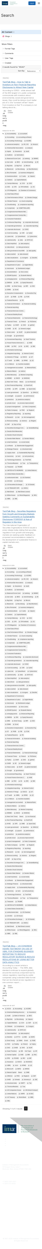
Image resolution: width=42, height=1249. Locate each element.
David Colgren (10, 111)
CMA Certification (8, 1201)
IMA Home (6, 1198)
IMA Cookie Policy (8, 1222)
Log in (32, 3)
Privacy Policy (7, 1228)
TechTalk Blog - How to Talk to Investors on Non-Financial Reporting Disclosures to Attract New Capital (19, 85)
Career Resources (9, 1207)
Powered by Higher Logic (21, 1244)
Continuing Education (9, 1204)
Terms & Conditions (9, 1225)
